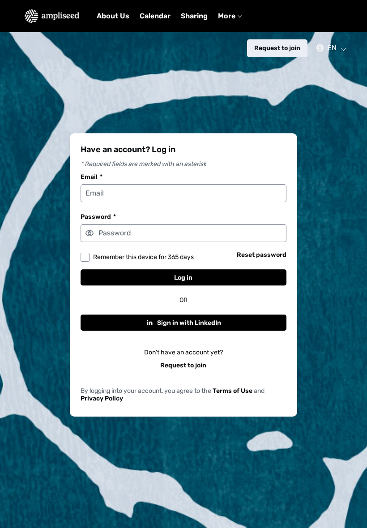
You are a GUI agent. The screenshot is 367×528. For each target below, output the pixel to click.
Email (91, 177)
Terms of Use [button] (232, 391)
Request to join (183, 365)
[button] (326, 48)
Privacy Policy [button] (102, 398)
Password (98, 217)
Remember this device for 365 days (143, 257)
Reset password (261, 255)
